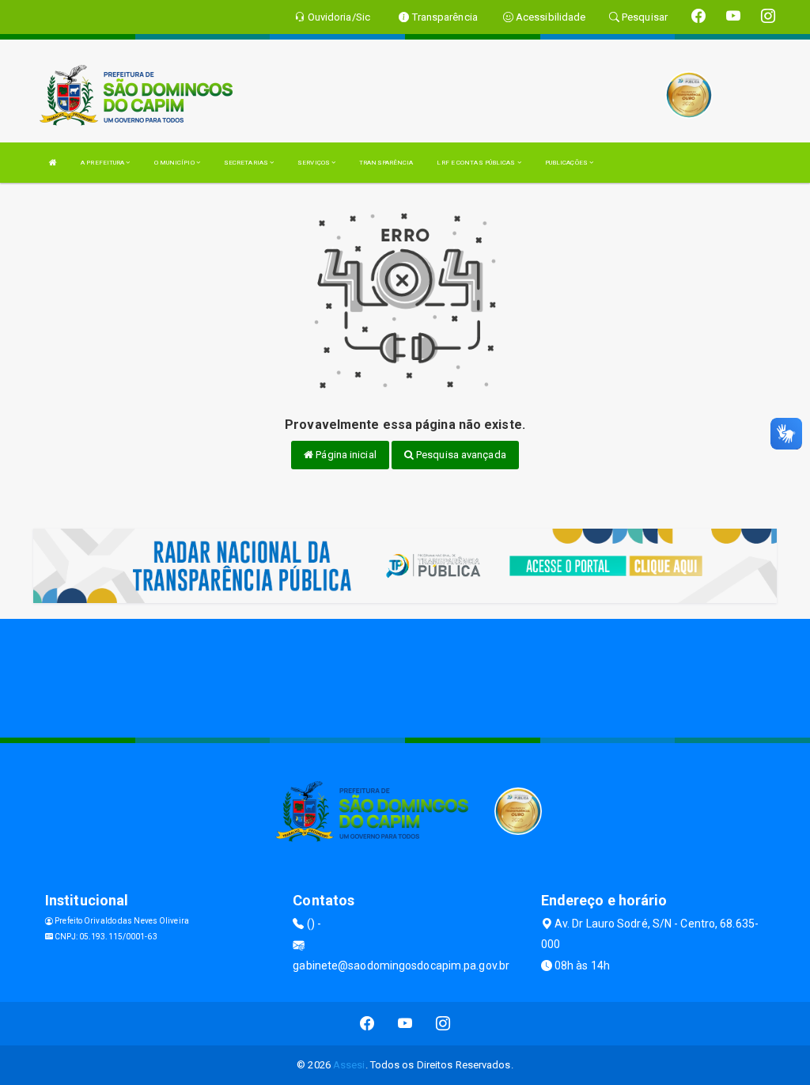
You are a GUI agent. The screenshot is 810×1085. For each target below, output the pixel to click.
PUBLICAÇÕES (567, 162)
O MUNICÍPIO (175, 162)
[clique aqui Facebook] (367, 1024)
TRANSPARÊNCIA (386, 162)
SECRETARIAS (247, 162)
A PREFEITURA (103, 162)
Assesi (349, 1065)
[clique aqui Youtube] (405, 1024)
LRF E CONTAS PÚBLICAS (477, 162)
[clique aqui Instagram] (443, 1024)
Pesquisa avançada (460, 455)
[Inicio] (53, 162)
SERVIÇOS (314, 162)
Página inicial (345, 455)
